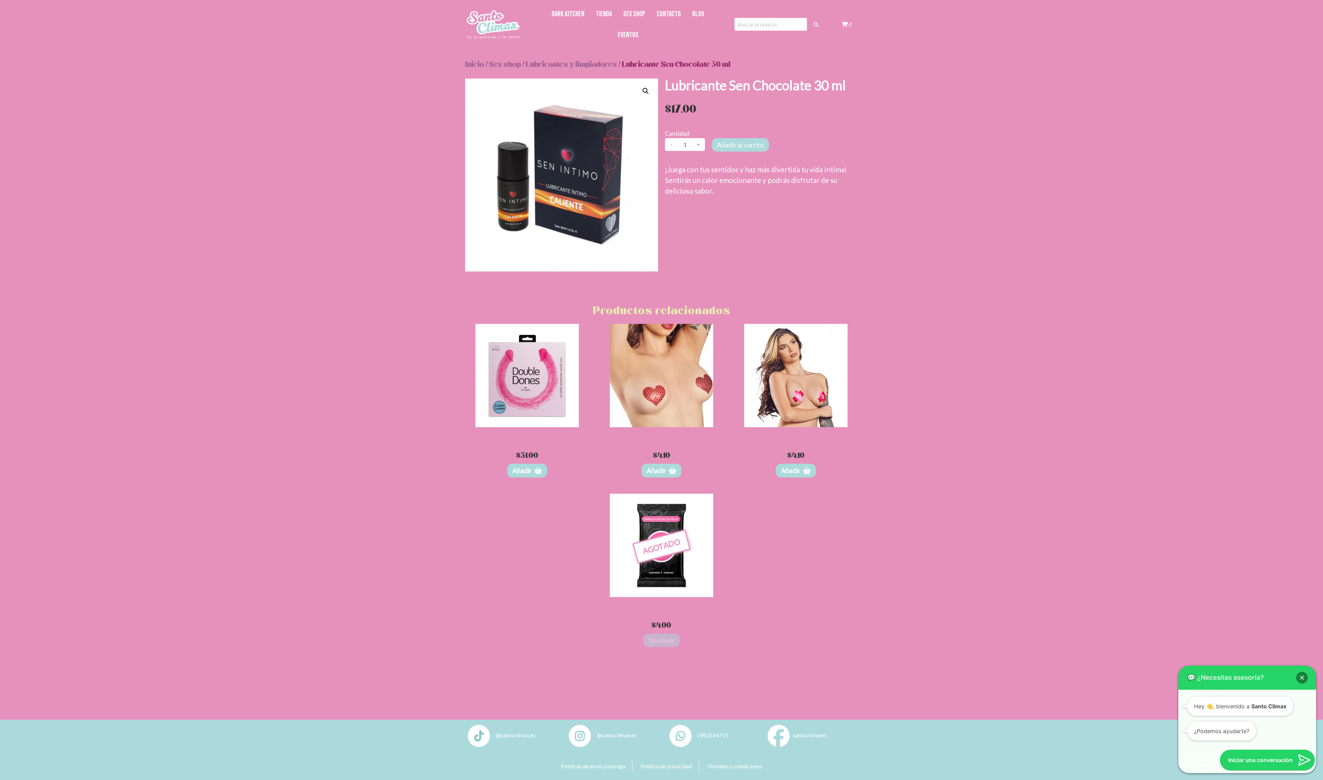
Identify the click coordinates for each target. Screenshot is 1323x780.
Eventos (628, 35)
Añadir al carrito (740, 145)
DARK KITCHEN (568, 14)
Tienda (604, 14)
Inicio (474, 64)
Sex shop (634, 14)
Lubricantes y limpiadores (571, 64)
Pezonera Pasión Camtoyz (661, 434)
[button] (645, 91)
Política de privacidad (666, 766)
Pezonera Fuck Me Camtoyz (796, 434)
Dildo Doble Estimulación (527, 434)
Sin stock (661, 640)
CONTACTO (669, 14)
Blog (698, 14)
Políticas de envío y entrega (593, 766)
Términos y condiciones (734, 766)
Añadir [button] (522, 470)
